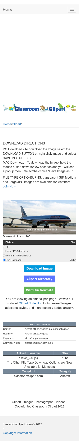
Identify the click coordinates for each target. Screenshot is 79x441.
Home (7, 9)
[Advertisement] (39, 57)
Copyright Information (17, 433)
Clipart (16, 124)
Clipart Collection (30, 303)
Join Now (9, 186)
